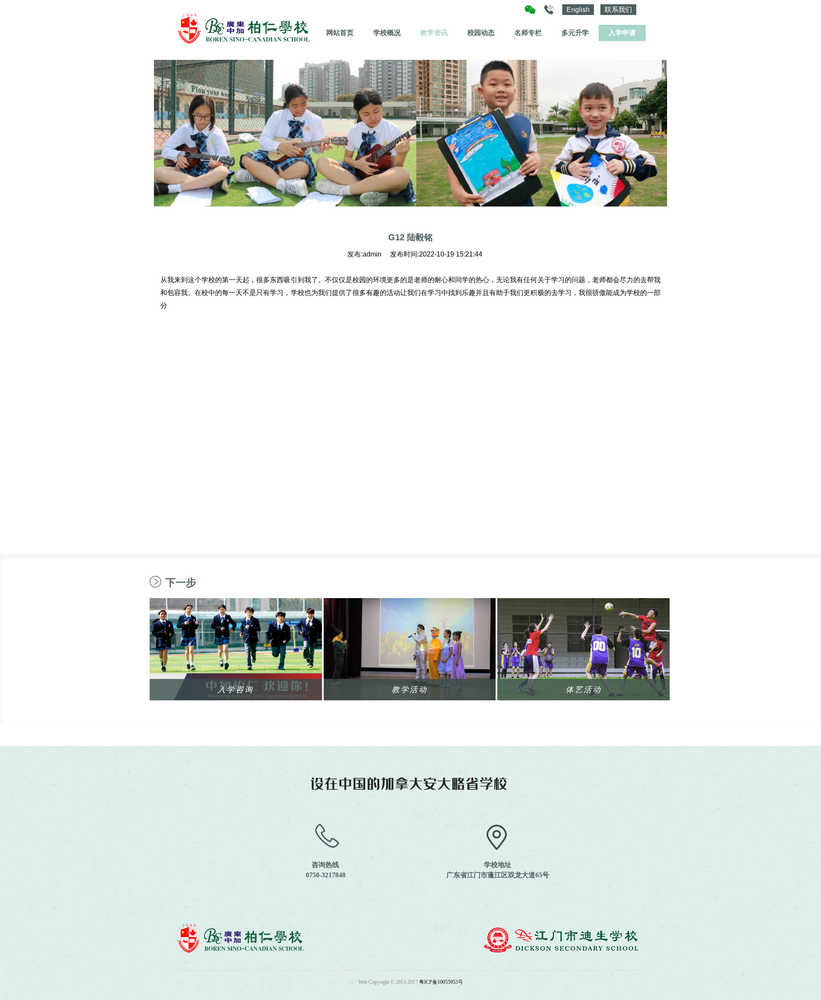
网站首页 (340, 32)
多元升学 (575, 32)
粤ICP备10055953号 (441, 982)
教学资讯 (434, 32)
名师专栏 (528, 32)
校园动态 (481, 32)
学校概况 (387, 32)
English (578, 9)
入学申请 (622, 32)
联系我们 (618, 9)
